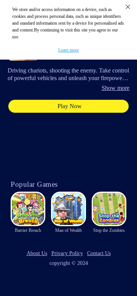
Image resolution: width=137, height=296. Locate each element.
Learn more (68, 50)
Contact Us (99, 253)
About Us (37, 253)
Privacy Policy (67, 253)
